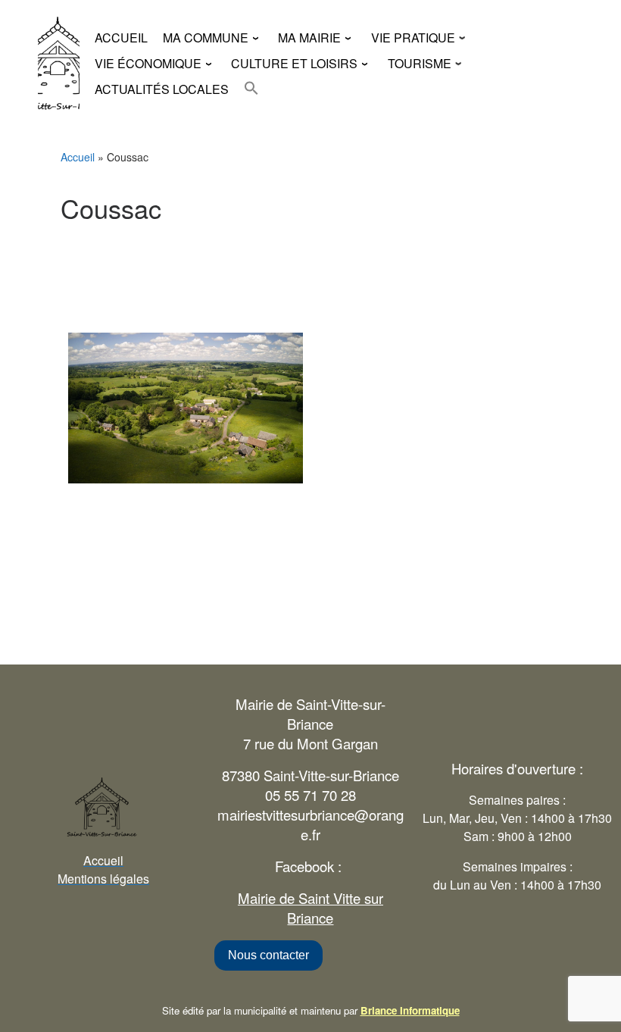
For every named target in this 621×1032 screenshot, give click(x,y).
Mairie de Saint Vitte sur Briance (310, 907)
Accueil (78, 156)
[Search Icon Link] (251, 88)
